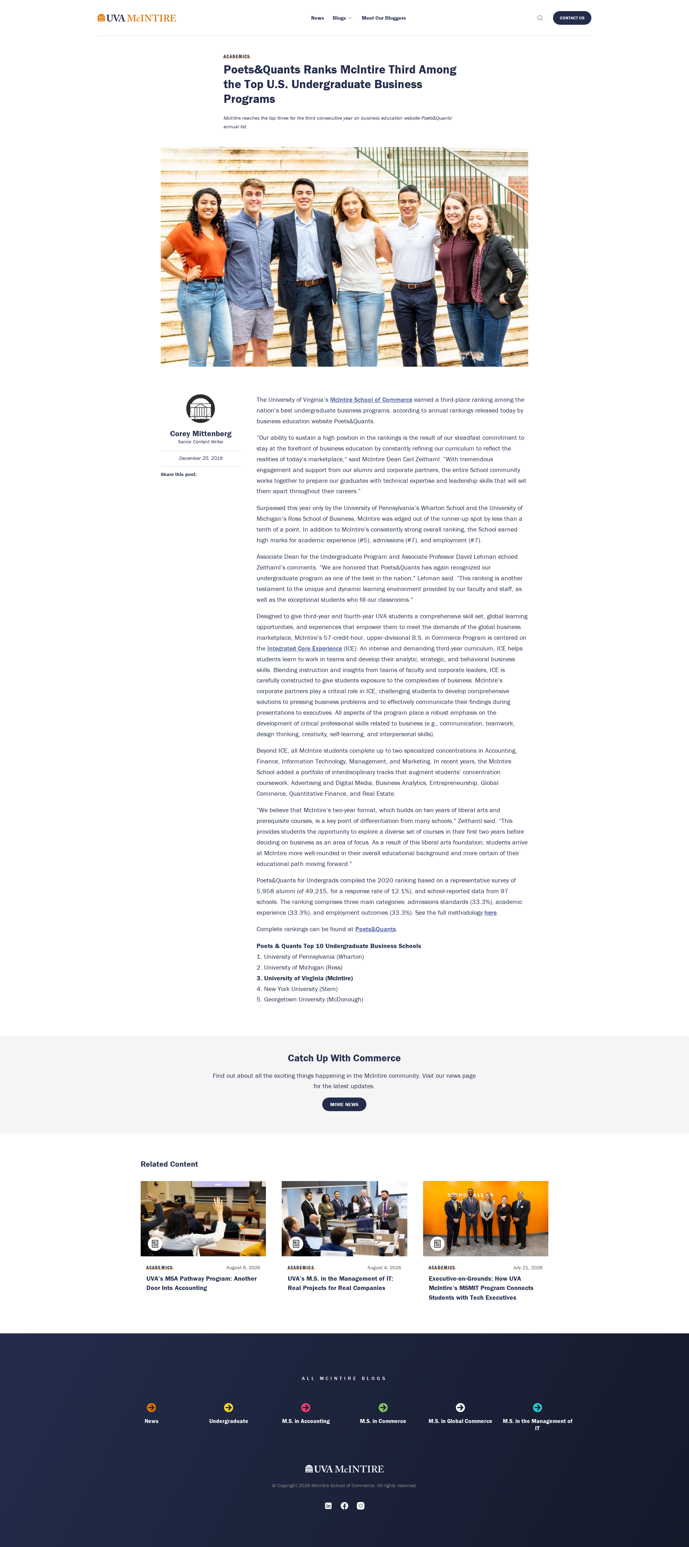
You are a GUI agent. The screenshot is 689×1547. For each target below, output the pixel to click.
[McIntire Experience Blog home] (137, 18)
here (490, 912)
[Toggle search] (539, 18)
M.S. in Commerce (383, 1420)
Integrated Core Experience (304, 648)
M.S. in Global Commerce (460, 1420)
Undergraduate (228, 1420)
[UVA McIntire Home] (344, 1470)
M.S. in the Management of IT (537, 1424)
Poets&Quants (375, 929)
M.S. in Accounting (306, 1420)
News (152, 1420)
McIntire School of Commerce (371, 399)
